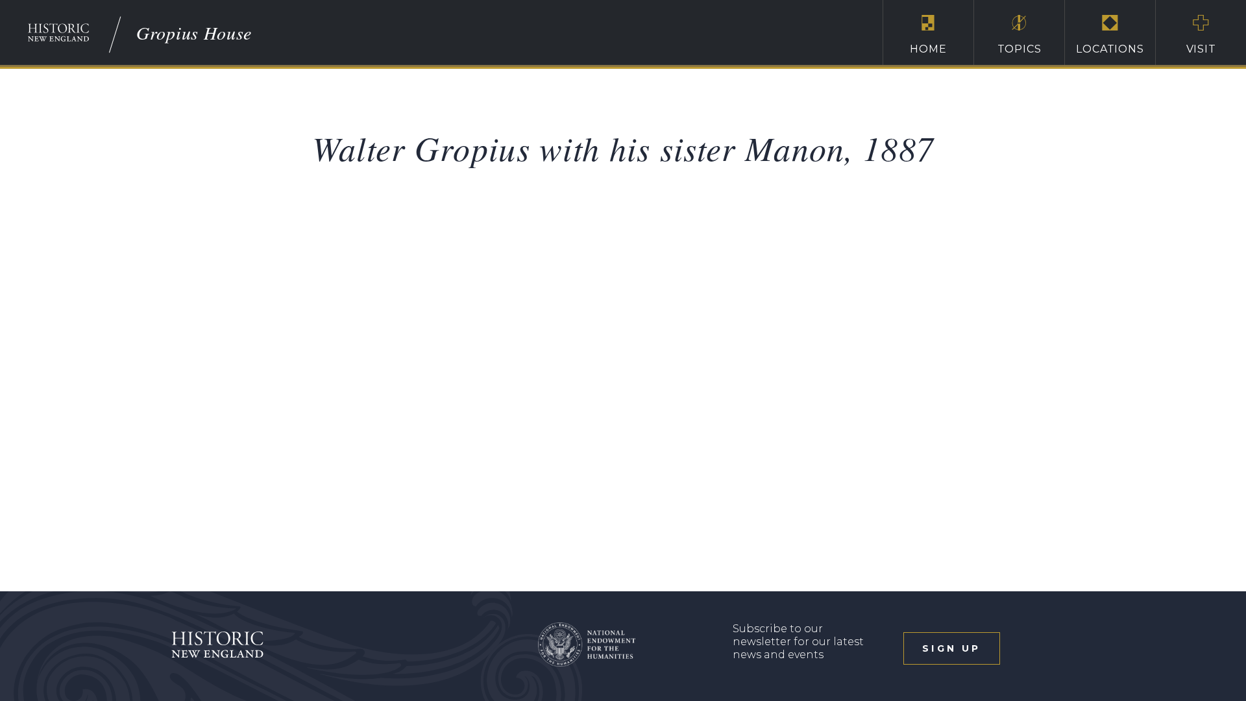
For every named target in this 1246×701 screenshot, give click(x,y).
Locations (1109, 49)
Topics (1019, 49)
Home (928, 49)
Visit (1201, 49)
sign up (951, 648)
